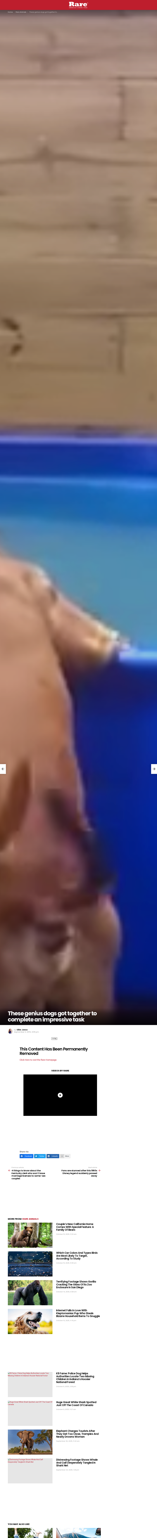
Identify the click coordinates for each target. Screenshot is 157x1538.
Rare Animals (30, 1218)
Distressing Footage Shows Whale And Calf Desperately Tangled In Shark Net (77, 1462)
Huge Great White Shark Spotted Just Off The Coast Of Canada (76, 1403)
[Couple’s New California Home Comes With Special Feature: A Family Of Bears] (30, 1235)
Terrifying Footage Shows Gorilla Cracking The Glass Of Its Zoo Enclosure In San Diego (76, 1284)
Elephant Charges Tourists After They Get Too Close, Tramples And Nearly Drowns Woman (77, 1433)
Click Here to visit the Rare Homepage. (38, 1060)
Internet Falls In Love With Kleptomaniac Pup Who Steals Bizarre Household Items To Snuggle (78, 1313)
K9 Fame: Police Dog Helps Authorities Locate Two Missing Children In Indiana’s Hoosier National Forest (75, 1378)
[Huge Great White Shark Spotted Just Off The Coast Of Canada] (30, 1413)
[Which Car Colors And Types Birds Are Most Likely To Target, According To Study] (30, 1263)
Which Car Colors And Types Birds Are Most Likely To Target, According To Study (77, 1255)
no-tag (54, 1038)
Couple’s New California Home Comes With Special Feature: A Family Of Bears (75, 1227)
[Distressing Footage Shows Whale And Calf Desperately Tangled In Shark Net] (30, 1470)
